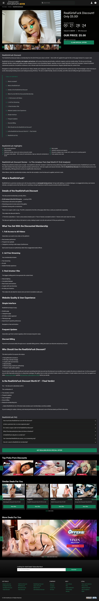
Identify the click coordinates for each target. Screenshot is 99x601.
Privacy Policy (85, 585)
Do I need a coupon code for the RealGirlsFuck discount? (18, 427)
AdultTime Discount (22, 584)
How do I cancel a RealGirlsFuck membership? (15, 442)
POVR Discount (21, 585)
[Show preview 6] (54, 47)
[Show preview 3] (27, 47)
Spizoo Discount (37, 585)
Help (66, 581)
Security (67, 591)
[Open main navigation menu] (3, 3)
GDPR (83, 591)
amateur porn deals (10, 375)
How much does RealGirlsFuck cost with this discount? (17, 420)
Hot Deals (5, 581)
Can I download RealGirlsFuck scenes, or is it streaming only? (19, 438)
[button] (8, 47)
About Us (52, 584)
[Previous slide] (1, 468)
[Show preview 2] (18, 47)
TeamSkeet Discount (7, 587)
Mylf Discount (37, 587)
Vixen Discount (21, 589)
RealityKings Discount (38, 584)
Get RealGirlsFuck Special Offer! (49, 450)
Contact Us (52, 587)
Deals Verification (70, 587)
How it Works (69, 584)
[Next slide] (60, 47)
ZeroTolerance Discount (39, 589)
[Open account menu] (91, 3)
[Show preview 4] (36, 47)
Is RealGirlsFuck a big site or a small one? (14, 435)
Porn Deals (4, 6)
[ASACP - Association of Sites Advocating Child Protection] (89, 597)
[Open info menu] (95, 3)
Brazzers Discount (7, 584)
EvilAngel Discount (7, 585)
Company (52, 581)
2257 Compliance (85, 589)
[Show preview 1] (8, 47)
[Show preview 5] (45, 47)
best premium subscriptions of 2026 (29, 375)
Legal (83, 581)
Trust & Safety (69, 589)
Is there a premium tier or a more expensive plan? (16, 424)
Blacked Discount (22, 587)
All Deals (52, 589)
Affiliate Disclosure (86, 587)
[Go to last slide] (3, 47)
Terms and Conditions (87, 584)
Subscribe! (73, 569)
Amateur (10, 6)
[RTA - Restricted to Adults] (94, 597)
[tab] (47, 511)
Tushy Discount (6, 589)
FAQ (67, 585)
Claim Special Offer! (79, 42)
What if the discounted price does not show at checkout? (18, 431)
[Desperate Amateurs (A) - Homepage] (15, 3)
